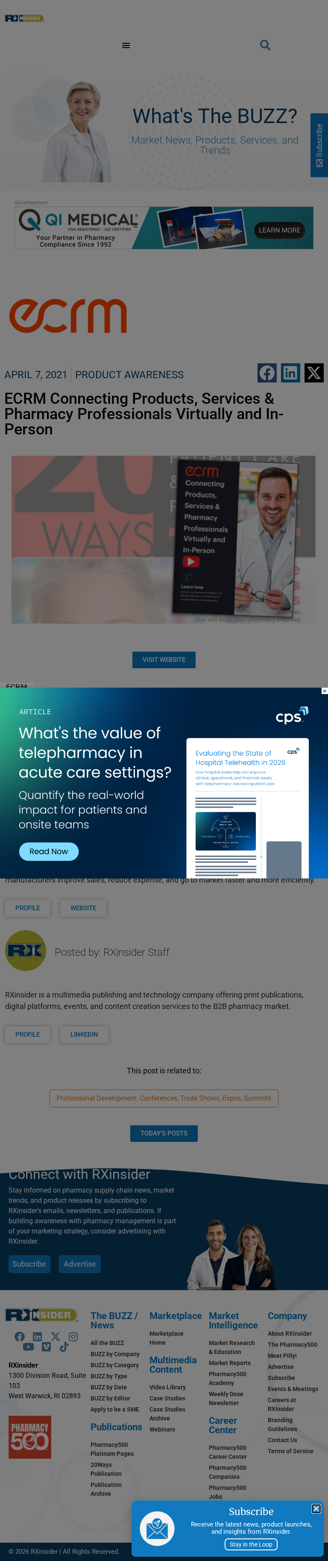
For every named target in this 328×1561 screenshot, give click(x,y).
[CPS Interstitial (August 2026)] (164, 876)
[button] (316, 1508)
